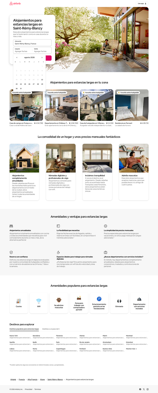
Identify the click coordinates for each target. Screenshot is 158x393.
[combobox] (32, 43)
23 (16, 84)
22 (42, 80)
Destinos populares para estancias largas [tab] (24, 329)
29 (42, 84)
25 (25, 84)
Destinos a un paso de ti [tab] (50, 329)
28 (38, 84)
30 (17, 89)
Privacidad (28, 389)
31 (21, 89)
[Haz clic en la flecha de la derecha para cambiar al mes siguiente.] (42, 57)
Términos (37, 389)
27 (34, 84)
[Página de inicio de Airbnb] (15, 3)
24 (21, 84)
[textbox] (23, 51)
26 (29, 84)
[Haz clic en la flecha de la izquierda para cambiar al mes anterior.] (17, 57)
